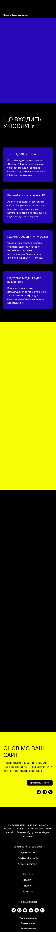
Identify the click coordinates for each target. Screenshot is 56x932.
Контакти (28, 891)
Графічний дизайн (28, 858)
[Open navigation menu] (50, 6)
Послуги (28, 874)
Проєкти (28, 879)
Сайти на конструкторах (28, 846)
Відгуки (28, 885)
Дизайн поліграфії (28, 864)
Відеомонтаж (28, 852)
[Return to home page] (13, 6)
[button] (40, 783)
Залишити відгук (28, 923)
